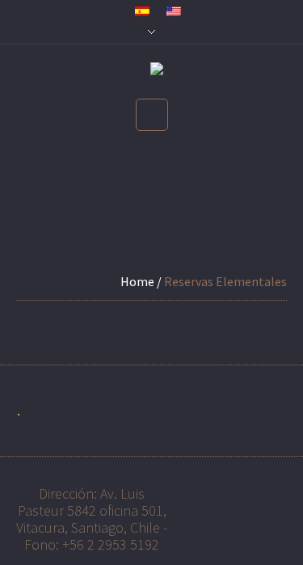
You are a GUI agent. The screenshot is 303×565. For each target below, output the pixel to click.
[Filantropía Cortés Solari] (152, 71)
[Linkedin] (239, 490)
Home (137, 281)
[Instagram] (272, 490)
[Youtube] (206, 490)
